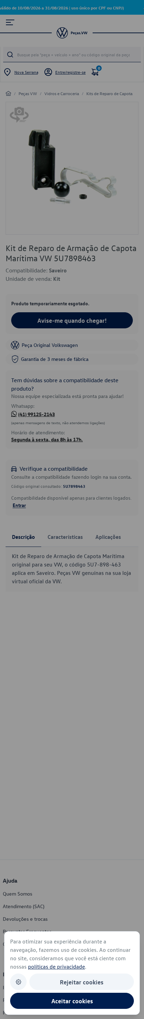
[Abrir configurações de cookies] (18, 982)
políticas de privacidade (56, 966)
